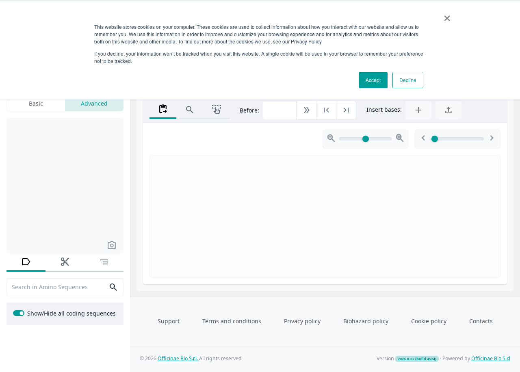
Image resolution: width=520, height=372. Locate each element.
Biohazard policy (365, 321)
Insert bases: (384, 109)
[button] (111, 245)
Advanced (94, 103)
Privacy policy (302, 321)
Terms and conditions (231, 321)
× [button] (447, 15)
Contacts (481, 321)
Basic (36, 103)
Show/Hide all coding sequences (71, 313)
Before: (249, 110)
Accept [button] (373, 79)
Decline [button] (407, 79)
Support (169, 321)
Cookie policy (428, 321)
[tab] (26, 263)
